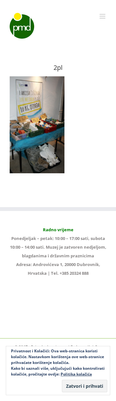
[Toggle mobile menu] (103, 16)
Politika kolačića (76, 374)
